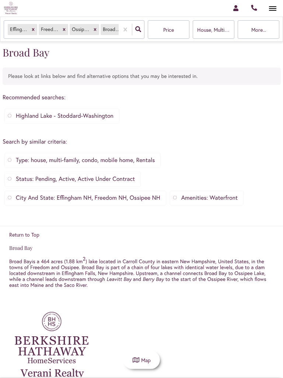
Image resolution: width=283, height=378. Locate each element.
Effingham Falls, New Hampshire (97, 273)
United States (233, 261)
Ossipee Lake (249, 273)
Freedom (40, 267)
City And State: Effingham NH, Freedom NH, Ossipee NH (88, 198)
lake (93, 261)
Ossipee (70, 267)
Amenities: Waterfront (209, 198)
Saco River (75, 285)
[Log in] (235, 8)
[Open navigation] (272, 8)
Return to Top (24, 235)
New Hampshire (197, 261)
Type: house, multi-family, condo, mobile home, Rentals (85, 160)
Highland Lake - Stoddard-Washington (64, 116)
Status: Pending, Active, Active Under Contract (75, 179)
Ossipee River (222, 279)
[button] (33, 29)
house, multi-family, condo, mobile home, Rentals (215, 30)
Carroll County (138, 261)
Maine (36, 285)
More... (258, 30)
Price (168, 30)
